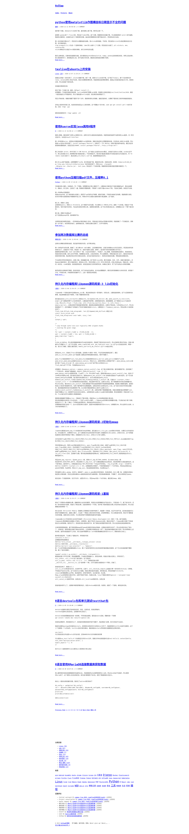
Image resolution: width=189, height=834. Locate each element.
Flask (69, 778)
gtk (99, 778)
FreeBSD (75, 778)
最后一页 (93, 710)
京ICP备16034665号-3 (62, 825)
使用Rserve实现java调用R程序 (75, 126)
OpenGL (84, 782)
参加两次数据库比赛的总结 (71, 235)
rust (132, 782)
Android (61, 775)
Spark (65, 786)
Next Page (86, 710)
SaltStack (58, 786)
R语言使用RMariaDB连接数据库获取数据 (80, 664)
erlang (57, 778)
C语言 (57, 288)
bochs (74, 775)
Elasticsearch (124, 775)
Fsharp (88, 778)
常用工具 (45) (64, 756)
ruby (128, 782)
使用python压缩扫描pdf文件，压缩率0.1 (81, 177)
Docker (115, 775)
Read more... (60, 60)
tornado (71, 786)
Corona (90, 775)
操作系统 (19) (64, 758)
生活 (123, 786)
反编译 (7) (62, 752)
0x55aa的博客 (65, 823)
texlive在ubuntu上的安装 (73, 69)
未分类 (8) (62, 760)
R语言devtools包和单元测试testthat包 (81, 601)
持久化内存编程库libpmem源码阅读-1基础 (82, 493)
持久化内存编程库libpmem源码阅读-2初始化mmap (86, 422)
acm (56, 775)
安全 (108, 786)
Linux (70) (63, 746)
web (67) (62, 748)
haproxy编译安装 (70, 814)
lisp (65, 782)
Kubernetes (126, 778)
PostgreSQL (103, 782)
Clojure (85, 775)
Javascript (117, 778)
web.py (81, 786)
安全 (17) (62, 754)
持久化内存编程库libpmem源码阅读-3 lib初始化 (86, 284)
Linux (57, 73)
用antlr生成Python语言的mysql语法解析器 (81, 803)
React (124, 782)
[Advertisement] (94, 726)
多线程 (104, 786)
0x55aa (59, 5)
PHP (97, 782)
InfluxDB (105, 778)
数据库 (118, 786)
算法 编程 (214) (64, 762)
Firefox (64, 778)
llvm (69, 782)
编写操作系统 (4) (64, 765)
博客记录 (58, 239)
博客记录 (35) (64, 750)
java (110, 778)
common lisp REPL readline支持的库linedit (90, 797)
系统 (128, 786)
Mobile (74, 782)
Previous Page (60, 710)
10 (81, 710)
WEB (77, 785)
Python (57, 182)
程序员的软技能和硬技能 (74, 816)
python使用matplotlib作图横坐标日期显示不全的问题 (90, 22)
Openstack (91, 782)
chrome (79, 775)
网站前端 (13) (64, 767)
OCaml (79, 782)
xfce (86, 786)
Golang (95, 778)
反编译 (99, 786)
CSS (95, 775)
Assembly (68, 775)
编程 (56, 27)
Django (107, 774)
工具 (61, 73)
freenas (82, 778)
